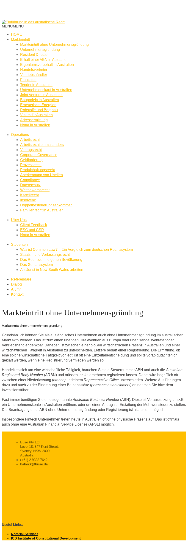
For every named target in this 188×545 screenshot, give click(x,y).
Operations (20, 135)
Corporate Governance (38, 155)
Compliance (30, 180)
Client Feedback (33, 225)
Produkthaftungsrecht (37, 170)
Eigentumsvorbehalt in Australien (47, 65)
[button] (13, 26)
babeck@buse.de (34, 464)
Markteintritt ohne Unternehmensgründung (54, 44)
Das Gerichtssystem (36, 265)
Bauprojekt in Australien (39, 100)
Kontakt (17, 294)
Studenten (19, 244)
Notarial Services (24, 534)
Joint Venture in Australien (41, 95)
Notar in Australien (35, 125)
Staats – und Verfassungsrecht (45, 254)
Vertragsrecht (31, 150)
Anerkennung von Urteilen (41, 175)
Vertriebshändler (33, 75)
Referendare (21, 279)
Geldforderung (32, 160)
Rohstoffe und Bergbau (39, 110)
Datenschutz (30, 185)
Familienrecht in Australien (42, 210)
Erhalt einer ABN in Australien (44, 60)
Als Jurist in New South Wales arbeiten (51, 270)
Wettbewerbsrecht (35, 190)
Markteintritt (20, 39)
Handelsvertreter (33, 70)
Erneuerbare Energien (38, 105)
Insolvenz (28, 200)
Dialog (16, 284)
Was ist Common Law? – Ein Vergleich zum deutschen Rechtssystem (76, 249)
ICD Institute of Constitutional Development (46, 538)
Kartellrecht (29, 195)
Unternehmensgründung (40, 49)
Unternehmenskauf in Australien (46, 90)
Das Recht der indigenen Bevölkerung (51, 260)
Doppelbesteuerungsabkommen (46, 205)
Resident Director (34, 55)
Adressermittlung (34, 120)
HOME (16, 34)
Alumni (16, 289)
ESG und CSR (32, 230)
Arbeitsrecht (30, 140)
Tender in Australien (36, 85)
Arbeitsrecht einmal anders (42, 145)
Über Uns (19, 220)
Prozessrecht (30, 165)
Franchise (28, 80)
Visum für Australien (36, 115)
